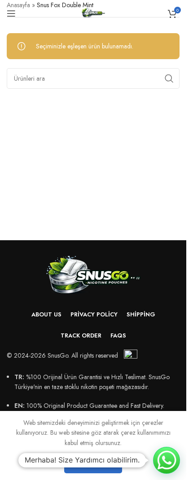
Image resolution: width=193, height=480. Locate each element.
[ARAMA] (169, 78)
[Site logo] (93, 12)
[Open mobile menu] (11, 13)
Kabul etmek (93, 463)
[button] (166, 460)
